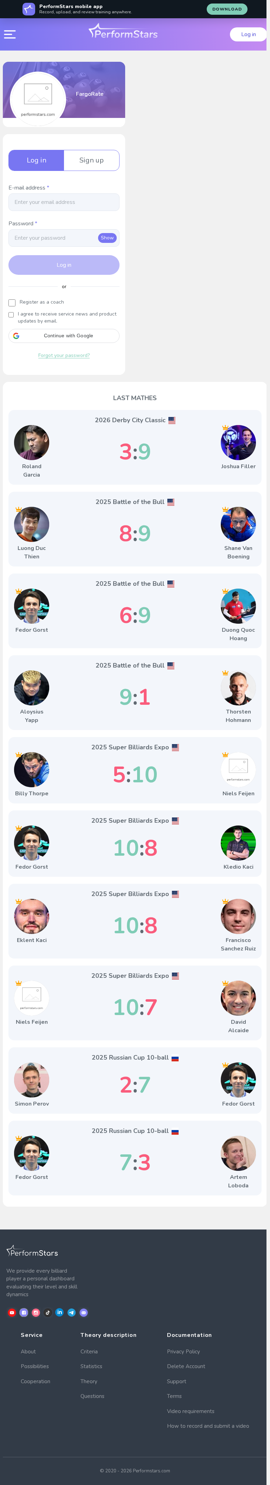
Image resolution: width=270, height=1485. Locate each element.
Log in (248, 34)
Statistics (91, 1366)
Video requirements (190, 1411)
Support (176, 1381)
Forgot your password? (64, 355)
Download (227, 9)
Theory (89, 1381)
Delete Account (186, 1366)
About (28, 1351)
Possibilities (35, 1366)
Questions (92, 1396)
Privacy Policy (183, 1351)
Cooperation (35, 1381)
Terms (174, 1396)
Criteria (89, 1351)
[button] (64, 336)
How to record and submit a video (208, 1426)
